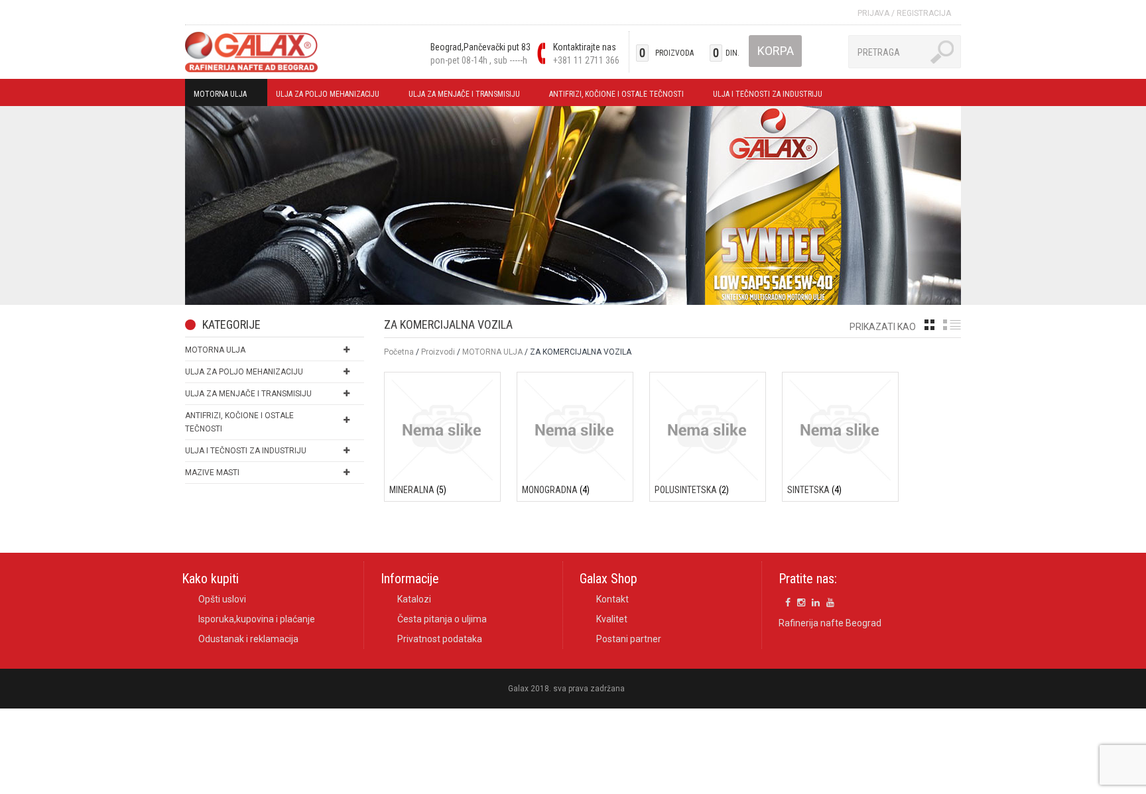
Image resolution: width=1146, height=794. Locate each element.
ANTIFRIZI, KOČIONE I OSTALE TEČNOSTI (612, 96)
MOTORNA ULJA (216, 96)
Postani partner (628, 639)
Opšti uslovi (222, 599)
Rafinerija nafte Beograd (830, 623)
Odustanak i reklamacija (248, 639)
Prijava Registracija (904, 13)
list (952, 324)
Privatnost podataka (439, 639)
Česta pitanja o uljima (442, 619)
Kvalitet (611, 619)
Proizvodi (438, 352)
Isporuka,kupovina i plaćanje (256, 619)
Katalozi (414, 599)
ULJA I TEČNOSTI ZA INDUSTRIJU (763, 96)
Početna (399, 352)
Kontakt (612, 599)
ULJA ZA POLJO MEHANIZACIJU (323, 96)
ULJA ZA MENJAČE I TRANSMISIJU (460, 96)
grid (929, 324)
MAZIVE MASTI (212, 472)
